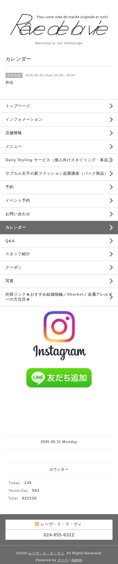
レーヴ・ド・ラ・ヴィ (46, 553)
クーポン (13, 267)
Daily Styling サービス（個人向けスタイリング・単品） (58, 160)
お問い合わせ (17, 214)
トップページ (17, 106)
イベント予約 (17, 200)
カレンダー (15, 227)
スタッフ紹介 (17, 254)
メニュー (13, 146)
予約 (9, 187)
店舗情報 (13, 133)
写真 (9, 281)
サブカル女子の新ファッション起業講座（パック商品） (56, 173)
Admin (76, 560)
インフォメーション (24, 119)
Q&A (10, 241)
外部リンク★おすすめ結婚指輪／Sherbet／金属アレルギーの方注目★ (59, 296)
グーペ (62, 560)
